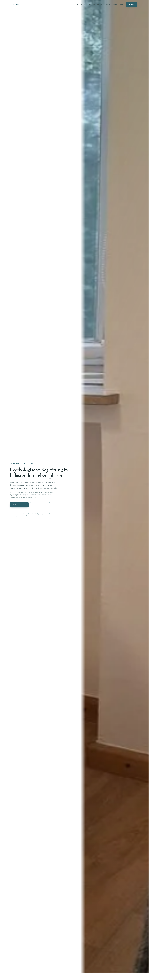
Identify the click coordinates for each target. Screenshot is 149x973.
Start (76, 4)
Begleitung (91, 4)
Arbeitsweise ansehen (40, 505)
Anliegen (83, 4)
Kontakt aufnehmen (19, 505)
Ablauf (121, 4)
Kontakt (131, 4)
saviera (15, 4)
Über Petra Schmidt (111, 4)
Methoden (100, 4)
